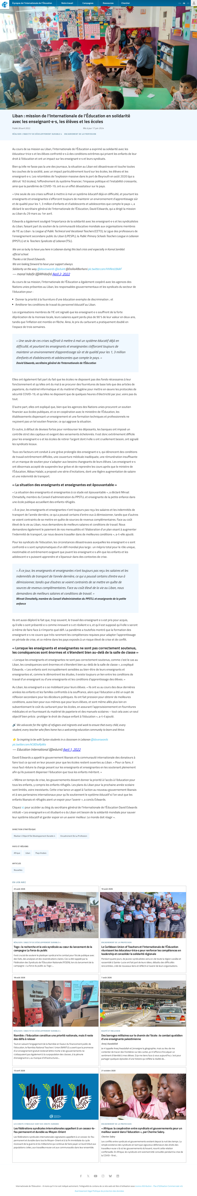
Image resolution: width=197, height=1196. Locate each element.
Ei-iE (4, 5)
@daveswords (45, 269)
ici (23, 807)
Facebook (81, 1176)
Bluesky (110, 1176)
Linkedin (118, 1176)
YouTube (95, 1176)
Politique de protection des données (108, 1191)
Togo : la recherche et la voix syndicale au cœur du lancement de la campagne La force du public (55, 927)
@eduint (60, 269)
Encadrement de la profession (73, 835)
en (180, 3)
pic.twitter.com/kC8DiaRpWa (29, 744)
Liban (28, 853)
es (188, 3)
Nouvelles (18, 870)
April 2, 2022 (61, 274)
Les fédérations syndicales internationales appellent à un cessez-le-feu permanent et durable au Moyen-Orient (55, 1109)
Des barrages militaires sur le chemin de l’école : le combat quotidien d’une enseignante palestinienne (143, 1018)
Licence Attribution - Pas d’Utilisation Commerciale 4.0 (158, 1186)
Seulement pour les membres (194, 3)
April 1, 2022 (71, 749)
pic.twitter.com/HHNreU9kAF (105, 269)
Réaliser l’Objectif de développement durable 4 (34, 835)
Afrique (17, 853)
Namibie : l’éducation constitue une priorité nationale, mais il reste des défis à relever (55, 1017)
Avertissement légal (83, 1191)
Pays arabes (41, 853)
